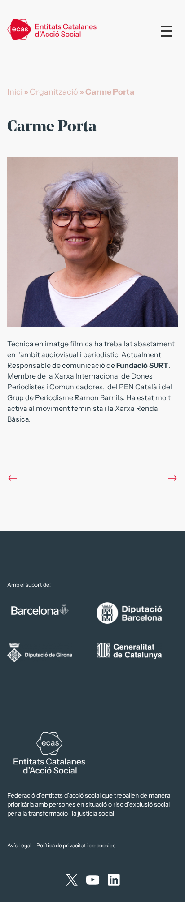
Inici (14, 92)
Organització (54, 92)
